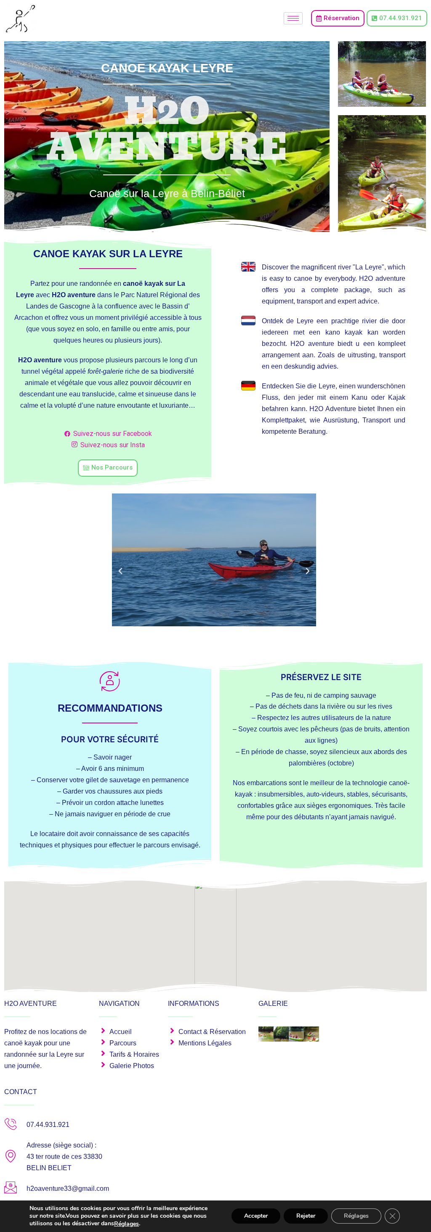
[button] (120, 571)
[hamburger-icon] (293, 18)
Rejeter (305, 1216)
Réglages (126, 1224)
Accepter (256, 1216)
